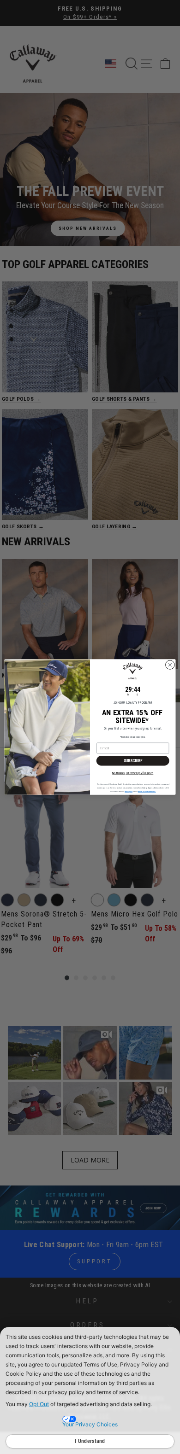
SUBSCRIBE (133, 761)
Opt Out (39, 1404)
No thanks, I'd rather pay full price (132, 773)
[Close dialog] (170, 665)
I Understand (90, 1441)
